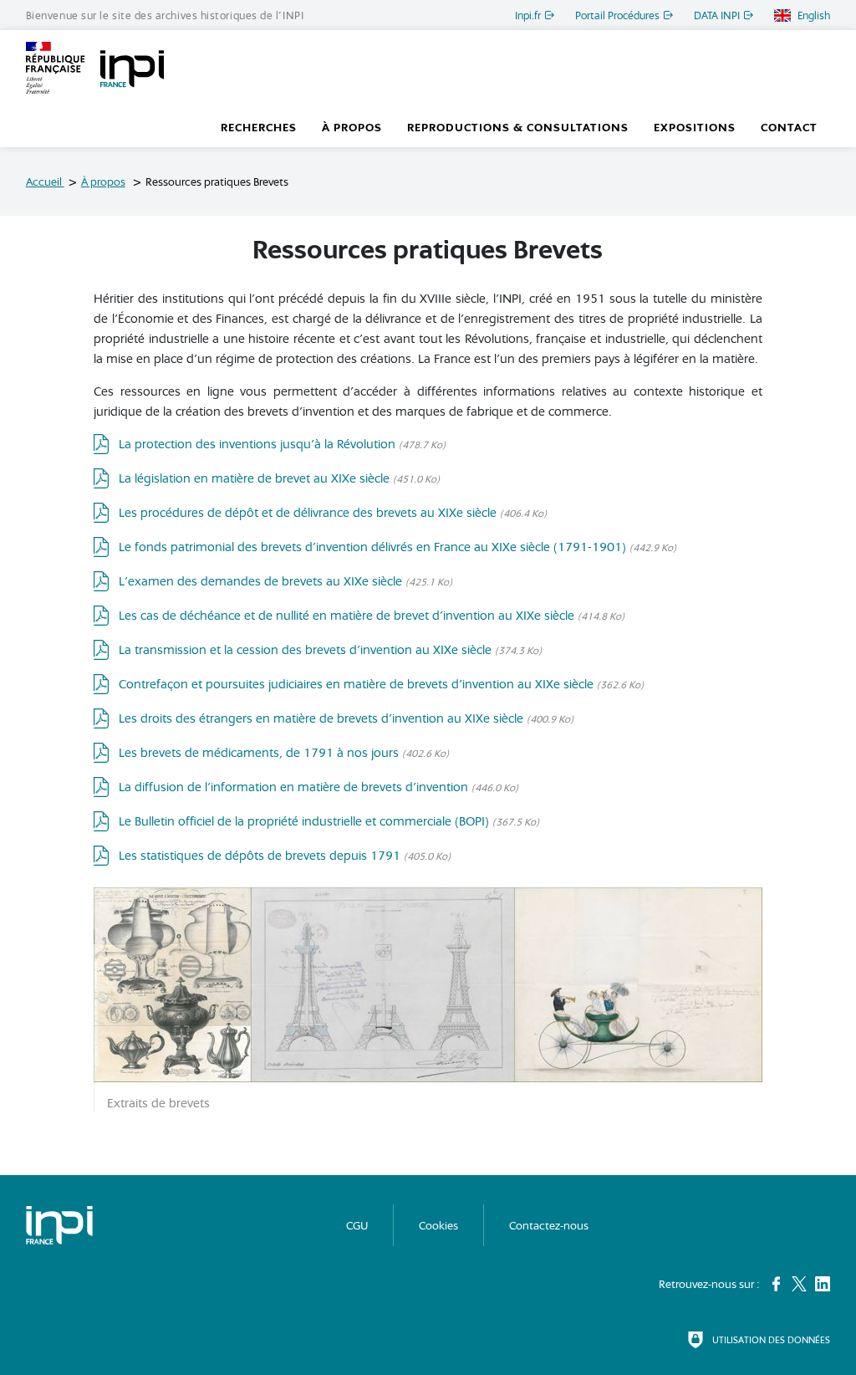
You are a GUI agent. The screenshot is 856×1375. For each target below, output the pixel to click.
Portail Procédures (617, 15)
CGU (357, 1225)
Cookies (438, 1225)
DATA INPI (717, 15)
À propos (103, 181)
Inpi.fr (528, 15)
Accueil (45, 181)
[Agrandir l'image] (428, 983)
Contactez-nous (548, 1225)
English (813, 15)
